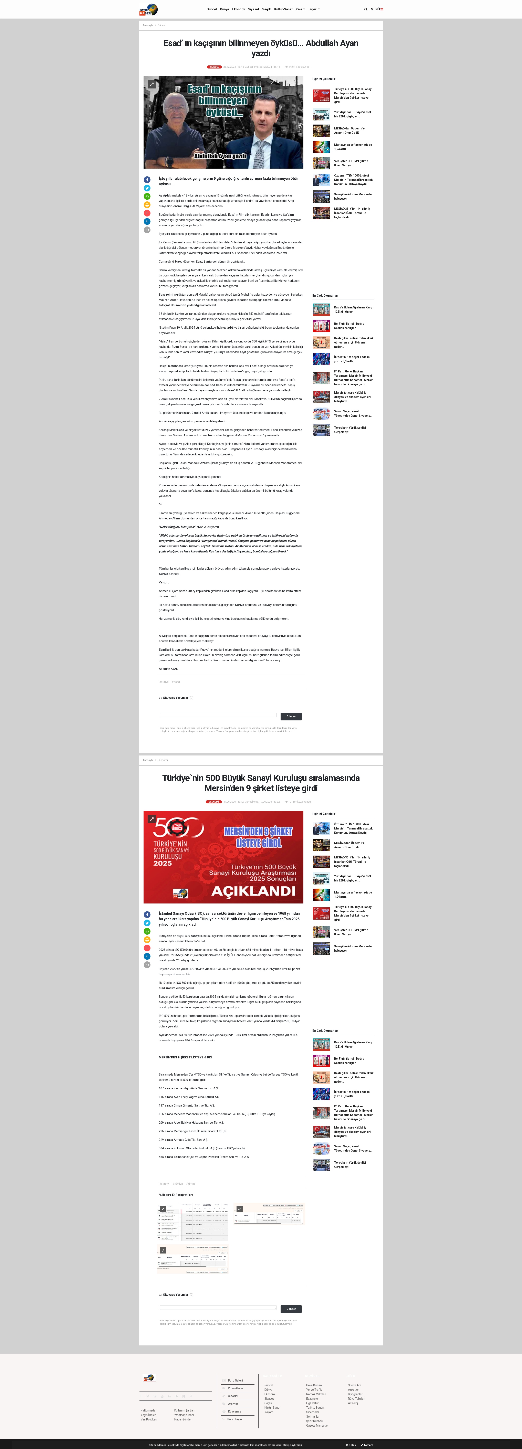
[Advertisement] (120, 81)
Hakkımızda (148, 1410)
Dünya (224, 9)
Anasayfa (148, 25)
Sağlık (266, 9)
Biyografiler (355, 1394)
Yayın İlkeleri (148, 1415)
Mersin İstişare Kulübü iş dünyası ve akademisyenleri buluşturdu (352, 397)
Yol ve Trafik (314, 1389)
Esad (195, 413)
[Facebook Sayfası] (142, 1396)
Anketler (353, 1389)
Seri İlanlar (313, 1416)
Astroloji (353, 1403)
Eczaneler (312, 1398)
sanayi (195, 936)
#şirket (190, 1183)
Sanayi (246, 1074)
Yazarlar (233, 1396)
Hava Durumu (314, 1385)
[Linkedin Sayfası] (171, 1396)
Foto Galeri (235, 1380)
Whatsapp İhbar (184, 1415)
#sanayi (164, 1183)
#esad (176, 682)
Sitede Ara (354, 1385)
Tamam (368, 1445)
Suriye (180, 314)
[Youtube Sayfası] (164, 1396)
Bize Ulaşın (234, 1419)
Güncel (212, 9)
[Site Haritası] (185, 1396)
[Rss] (178, 1396)
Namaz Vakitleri (316, 1394)
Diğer (313, 9)
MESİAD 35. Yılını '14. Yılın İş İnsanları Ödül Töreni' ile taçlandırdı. (352, 213)
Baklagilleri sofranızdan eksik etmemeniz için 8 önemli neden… (354, 342)
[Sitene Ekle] (193, 1396)
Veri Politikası (149, 1419)
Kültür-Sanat (283, 9)
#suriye (164, 682)
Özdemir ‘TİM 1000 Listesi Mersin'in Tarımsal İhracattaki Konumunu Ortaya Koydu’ (354, 180)
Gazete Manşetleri (317, 1425)
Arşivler (233, 1403)
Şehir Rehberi (314, 1421)
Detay (352, 1445)
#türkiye (177, 1183)
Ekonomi (238, 9)
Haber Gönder (183, 1419)
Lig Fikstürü (313, 1403)
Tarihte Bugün (315, 1407)
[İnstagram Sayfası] (157, 1396)
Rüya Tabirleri (356, 1398)
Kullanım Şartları (184, 1410)
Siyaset (253, 9)
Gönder (291, 716)
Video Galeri (235, 1388)
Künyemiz (234, 1411)
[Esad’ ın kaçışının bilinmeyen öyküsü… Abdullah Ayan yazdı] (223, 122)
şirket (175, 1080)
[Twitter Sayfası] (149, 1396)
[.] (193, 1221)
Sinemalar (312, 1412)
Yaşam (300, 9)
